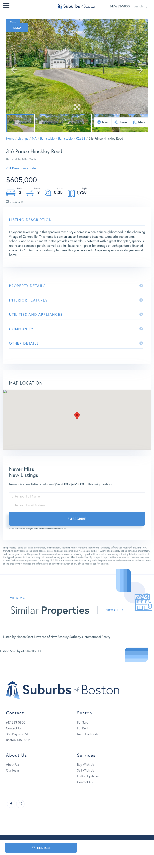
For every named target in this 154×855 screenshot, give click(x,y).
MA (34, 138)
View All (112, 610)
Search (139, 6)
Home (10, 138)
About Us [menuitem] (12, 764)
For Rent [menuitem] (82, 728)
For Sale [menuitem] (82, 722)
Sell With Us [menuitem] (85, 770)
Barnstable (47, 138)
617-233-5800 (120, 6)
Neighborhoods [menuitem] (87, 734)
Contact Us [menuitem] (85, 782)
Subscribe (77, 519)
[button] (77, 416)
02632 (80, 138)
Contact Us (14, 728)
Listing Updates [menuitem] (88, 776)
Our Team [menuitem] (12, 770)
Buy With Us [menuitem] (85, 764)
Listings (23, 138)
